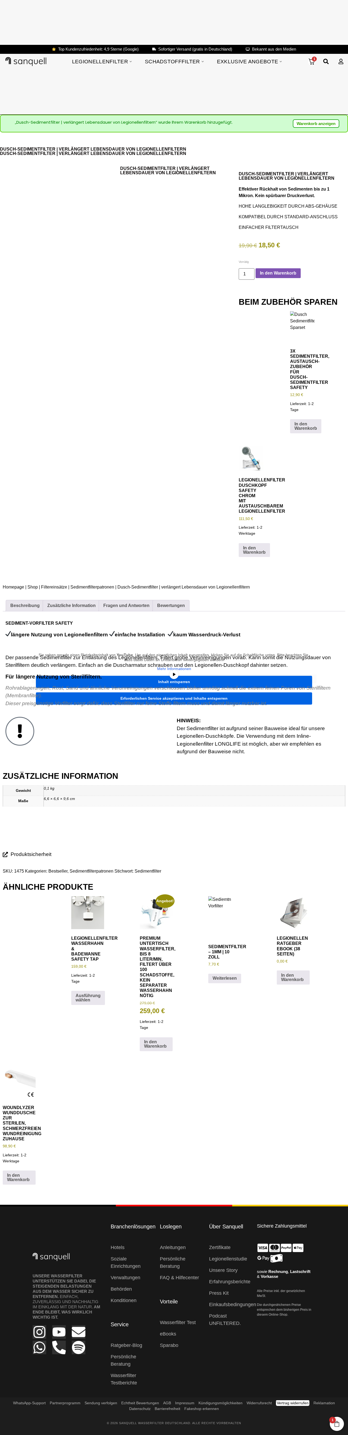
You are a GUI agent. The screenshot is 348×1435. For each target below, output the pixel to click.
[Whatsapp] (39, 1347)
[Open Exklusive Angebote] (280, 62)
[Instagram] (39, 1332)
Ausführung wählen (88, 997)
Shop (32, 587)
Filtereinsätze (54, 587)
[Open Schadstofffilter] (202, 62)
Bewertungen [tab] (171, 605)
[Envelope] (78, 1332)
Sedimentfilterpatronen (92, 587)
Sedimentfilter (148, 871)
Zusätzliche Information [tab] (71, 605)
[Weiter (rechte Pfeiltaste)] (338, 717)
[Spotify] (78, 1347)
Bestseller (57, 871)
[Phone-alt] (59, 1347)
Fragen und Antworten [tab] (126, 605)
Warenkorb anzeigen (316, 123)
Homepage (13, 587)
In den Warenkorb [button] (305, 426)
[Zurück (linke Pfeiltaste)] (9, 717)
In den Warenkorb (278, 273)
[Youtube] (59, 1332)
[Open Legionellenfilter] (130, 62)
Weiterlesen (225, 978)
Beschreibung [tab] (25, 605)
